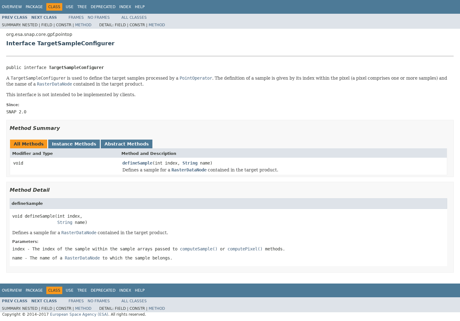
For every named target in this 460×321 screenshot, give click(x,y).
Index (125, 7)
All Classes (134, 17)
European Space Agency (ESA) (79, 314)
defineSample (137, 162)
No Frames (99, 17)
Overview (12, 7)
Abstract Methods (127, 143)
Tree (82, 7)
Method (83, 25)
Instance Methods (74, 143)
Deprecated (103, 7)
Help (140, 7)
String (189, 162)
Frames (76, 17)
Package (34, 7)
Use (70, 7)
